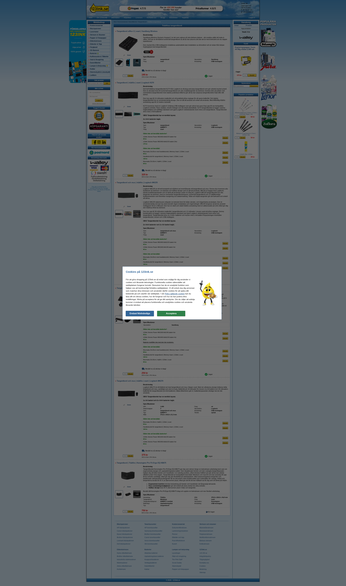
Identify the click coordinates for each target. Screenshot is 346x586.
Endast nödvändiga (140, 313)
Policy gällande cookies (175, 294)
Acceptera (171, 313)
